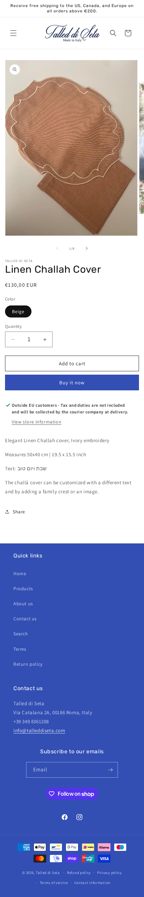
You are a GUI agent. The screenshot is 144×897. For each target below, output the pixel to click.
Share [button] (19, 512)
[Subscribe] (110, 770)
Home (19, 573)
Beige (18, 311)
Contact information (92, 882)
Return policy (28, 664)
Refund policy (79, 872)
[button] (13, 33)
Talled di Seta (48, 872)
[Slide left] (57, 248)
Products (23, 589)
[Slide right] (86, 248)
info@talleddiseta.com (39, 730)
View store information (36, 422)
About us (23, 604)
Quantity (13, 326)
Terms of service (54, 882)
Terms (19, 649)
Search (20, 634)
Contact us (25, 619)
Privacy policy (109, 872)
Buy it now (72, 382)
